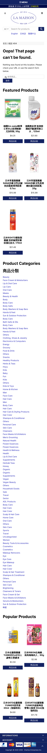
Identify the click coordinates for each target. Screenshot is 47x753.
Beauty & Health (10, 296)
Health (6, 453)
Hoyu (5, 367)
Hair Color (7, 415)
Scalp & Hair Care (11, 514)
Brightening (8, 588)
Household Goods (11, 488)
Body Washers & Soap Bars (15, 309)
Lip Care (7, 287)
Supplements (9, 460)
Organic (6, 469)
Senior (6, 498)
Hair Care (7, 399)
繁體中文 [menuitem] (32, 33)
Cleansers (7, 431)
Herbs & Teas (9, 363)
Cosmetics (8, 546)
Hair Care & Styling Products (16, 412)
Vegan (6, 479)
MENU (24, 2)
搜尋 (7, 80)
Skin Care (7, 428)
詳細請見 (35, 6)
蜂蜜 (5, 607)
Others (6, 335)
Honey (6, 466)
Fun (4, 376)
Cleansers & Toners (12, 591)
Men (5, 402)
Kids (5, 370)
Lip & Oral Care (10, 283)
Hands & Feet (9, 312)
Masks (6, 293)
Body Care (8, 303)
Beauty (6, 277)
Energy (6, 344)
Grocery (6, 347)
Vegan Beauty (9, 482)
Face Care (7, 396)
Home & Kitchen (10, 389)
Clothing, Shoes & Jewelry (15, 338)
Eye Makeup (8, 562)
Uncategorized (10, 537)
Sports (6, 530)
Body (5, 299)
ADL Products (9, 501)
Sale (5, 492)
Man (5, 392)
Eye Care (7, 559)
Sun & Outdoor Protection (14, 315)
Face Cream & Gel (11, 594)
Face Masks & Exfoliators (14, 434)
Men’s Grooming (10, 437)
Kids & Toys (8, 386)
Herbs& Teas (9, 463)
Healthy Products (11, 360)
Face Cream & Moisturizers (15, 280)
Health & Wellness (11, 450)
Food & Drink (8, 351)
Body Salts (8, 306)
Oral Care (7, 290)
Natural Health (9, 440)
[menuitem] (14, 33)
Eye (4, 556)
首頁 (5, 43)
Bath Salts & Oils (10, 322)
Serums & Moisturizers (13, 601)
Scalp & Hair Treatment (13, 572)
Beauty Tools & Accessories (16, 543)
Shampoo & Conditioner (14, 418)
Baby (5, 373)
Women (6, 540)
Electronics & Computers (14, 341)
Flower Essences (10, 444)
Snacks (6, 357)
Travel (6, 495)
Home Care (8, 517)
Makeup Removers (11, 553)
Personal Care (9, 424)
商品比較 (13, 141)
